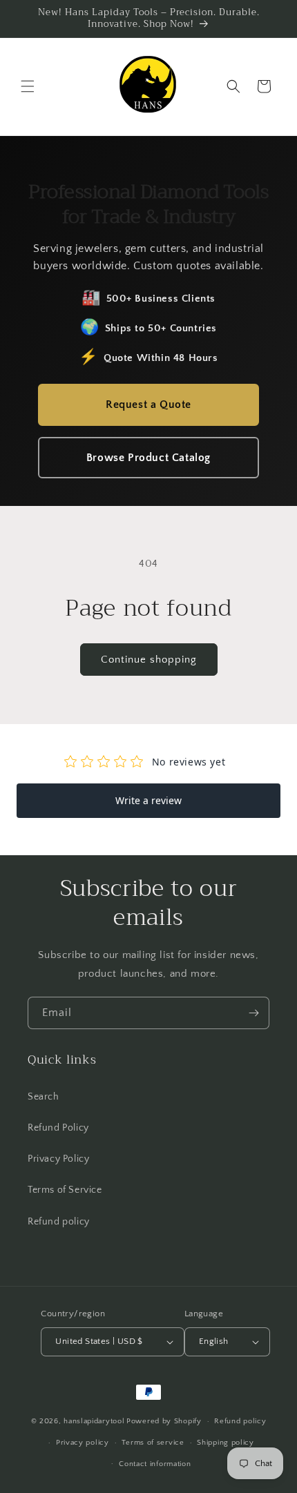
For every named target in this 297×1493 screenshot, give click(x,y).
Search (43, 1096)
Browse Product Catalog (148, 457)
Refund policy (59, 1221)
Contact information (155, 1464)
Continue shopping (149, 659)
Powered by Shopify (164, 1421)
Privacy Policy (58, 1158)
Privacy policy (82, 1442)
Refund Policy (58, 1127)
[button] (27, 86)
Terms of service (153, 1442)
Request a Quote (148, 404)
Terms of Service (65, 1190)
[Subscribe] (253, 1013)
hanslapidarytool (94, 1421)
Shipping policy (225, 1442)
